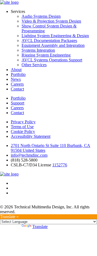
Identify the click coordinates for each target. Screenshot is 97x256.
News (16, 79)
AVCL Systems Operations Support (52, 60)
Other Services (34, 64)
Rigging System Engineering (46, 55)
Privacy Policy (23, 122)
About (16, 69)
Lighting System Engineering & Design (55, 35)
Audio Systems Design (41, 16)
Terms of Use (22, 126)
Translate (40, 226)
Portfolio (18, 74)
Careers (17, 84)
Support (17, 103)
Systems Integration (38, 50)
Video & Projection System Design (51, 21)
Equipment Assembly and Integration (53, 45)
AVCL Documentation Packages (49, 40)
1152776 (59, 165)
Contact (17, 89)
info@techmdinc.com (29, 155)
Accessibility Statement (30, 136)
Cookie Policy (23, 131)
